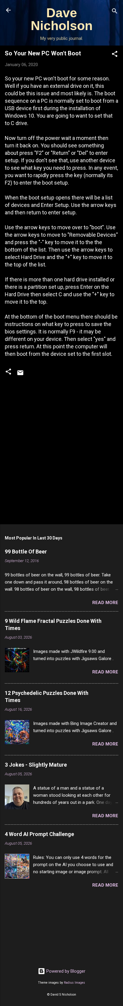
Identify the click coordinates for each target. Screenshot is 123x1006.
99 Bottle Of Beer (26, 551)
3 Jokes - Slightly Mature (36, 765)
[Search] (114, 12)
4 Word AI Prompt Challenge (39, 834)
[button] (114, 55)
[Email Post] (20, 375)
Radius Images (74, 983)
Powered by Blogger (65, 971)
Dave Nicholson (62, 19)
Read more (105, 602)
